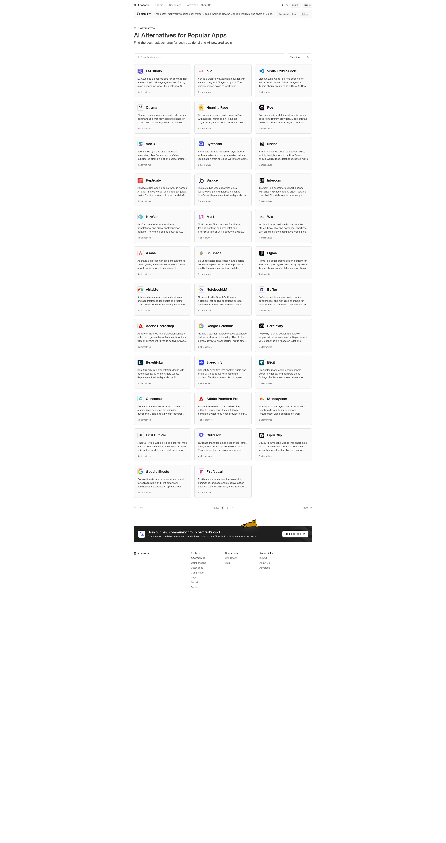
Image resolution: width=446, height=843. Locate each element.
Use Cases (231, 558)
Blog (227, 562)
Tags (194, 577)
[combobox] (299, 57)
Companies (197, 572)
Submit (263, 558)
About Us (206, 5)
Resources (175, 5)
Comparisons (198, 562)
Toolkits (195, 582)
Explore (159, 5)
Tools (194, 587)
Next (305, 507)
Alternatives (147, 28)
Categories (197, 567)
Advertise (192, 5)
